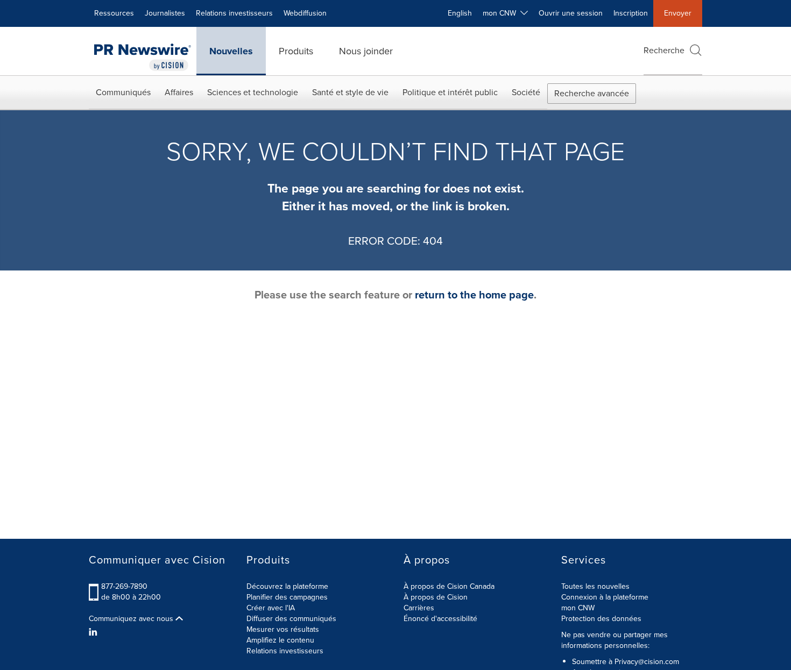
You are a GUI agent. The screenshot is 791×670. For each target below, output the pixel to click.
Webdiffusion (305, 13)
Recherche (664, 50)
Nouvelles (231, 51)
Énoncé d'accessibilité (440, 618)
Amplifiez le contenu (280, 640)
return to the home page (474, 295)
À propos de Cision (436, 597)
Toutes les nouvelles (595, 586)
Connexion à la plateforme (604, 597)
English (460, 13)
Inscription (630, 13)
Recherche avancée (591, 93)
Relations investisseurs (234, 13)
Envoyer (677, 13)
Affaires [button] (179, 92)
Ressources (114, 13)
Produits (296, 51)
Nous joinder (366, 51)
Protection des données (601, 618)
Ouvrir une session (571, 13)
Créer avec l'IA (270, 608)
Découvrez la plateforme (287, 586)
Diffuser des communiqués (291, 618)
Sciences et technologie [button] (252, 92)
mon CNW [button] (501, 13)
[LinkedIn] (94, 632)
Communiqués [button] (123, 92)
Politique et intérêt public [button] (450, 92)
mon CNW (578, 608)
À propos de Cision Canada (449, 586)
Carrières (419, 608)
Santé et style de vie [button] (350, 92)
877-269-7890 (124, 586)
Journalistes (165, 13)
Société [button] (526, 92)
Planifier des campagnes (287, 597)
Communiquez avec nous (132, 619)
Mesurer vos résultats (282, 629)
